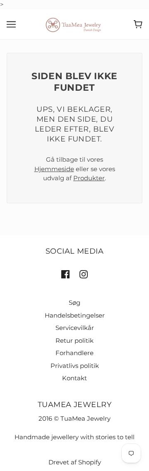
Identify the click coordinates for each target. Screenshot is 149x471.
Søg (74, 302)
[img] (65, 274)
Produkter (89, 178)
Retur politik (74, 340)
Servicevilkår (74, 328)
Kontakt (74, 378)
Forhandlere (74, 353)
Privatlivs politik (74, 366)
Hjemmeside (54, 169)
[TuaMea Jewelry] (75, 24)
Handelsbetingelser (75, 315)
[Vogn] (138, 24)
